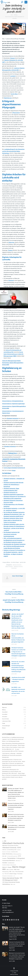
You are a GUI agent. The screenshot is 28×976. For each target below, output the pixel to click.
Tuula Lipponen (5, 753)
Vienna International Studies (10, 878)
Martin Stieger (18, 867)
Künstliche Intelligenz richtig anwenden (9, 864)
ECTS (19, 856)
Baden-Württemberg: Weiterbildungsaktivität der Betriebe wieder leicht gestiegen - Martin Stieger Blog (13, 745)
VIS (21, 878)
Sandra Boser (14, 568)
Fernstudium (11, 858)
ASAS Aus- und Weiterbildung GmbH (9, 849)
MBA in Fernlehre (9, 869)
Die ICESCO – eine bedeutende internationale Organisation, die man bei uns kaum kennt (18, 690)
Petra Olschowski (19, 871)
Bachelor (19, 849)
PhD (3, 873)
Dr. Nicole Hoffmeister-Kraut (12, 856)
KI (21, 860)
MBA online (16, 869)
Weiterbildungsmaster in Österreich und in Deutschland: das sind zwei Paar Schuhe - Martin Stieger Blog (13, 761)
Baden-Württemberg (7, 854)
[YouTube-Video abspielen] (14, 298)
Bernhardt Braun (6, 737)
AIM (5, 841)
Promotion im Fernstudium (7, 875)
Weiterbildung (6, 884)
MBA (4, 869)
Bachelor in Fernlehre (6, 851)
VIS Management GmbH (9, 880)
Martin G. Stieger (7, 867)
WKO (14, 884)
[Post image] (6, 616)
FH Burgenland (20, 858)
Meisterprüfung (5, 871)
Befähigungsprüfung (17, 853)
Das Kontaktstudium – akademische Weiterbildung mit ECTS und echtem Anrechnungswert (16, 827)
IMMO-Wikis (18, 860)
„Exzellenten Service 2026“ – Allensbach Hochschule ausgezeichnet (18, 679)
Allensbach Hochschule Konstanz (10, 845)
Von (15, 562)
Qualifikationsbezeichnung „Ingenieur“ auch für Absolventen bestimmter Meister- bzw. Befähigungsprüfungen (13, 739)
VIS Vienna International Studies (11, 882)
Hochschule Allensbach (8, 860)
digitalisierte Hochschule (18, 566)
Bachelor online (14, 851)
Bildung (5, 24)
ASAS (19, 847)
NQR (10, 871)
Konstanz (4, 862)
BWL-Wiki (4, 856)
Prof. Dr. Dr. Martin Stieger (11, 873)
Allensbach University (9, 847)
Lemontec (16, 974)
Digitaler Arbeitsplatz (9, 566)
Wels (12, 884)
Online (13, 871)
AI (2, 841)
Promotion (19, 873)
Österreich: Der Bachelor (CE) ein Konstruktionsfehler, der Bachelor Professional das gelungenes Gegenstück (18, 638)
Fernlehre (4, 858)
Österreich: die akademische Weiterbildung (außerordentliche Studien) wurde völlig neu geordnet (13, 765)
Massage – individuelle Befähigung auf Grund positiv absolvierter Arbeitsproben (12, 755)
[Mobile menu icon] (26, 2)
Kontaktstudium (11, 862)
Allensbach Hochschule (17, 564)
